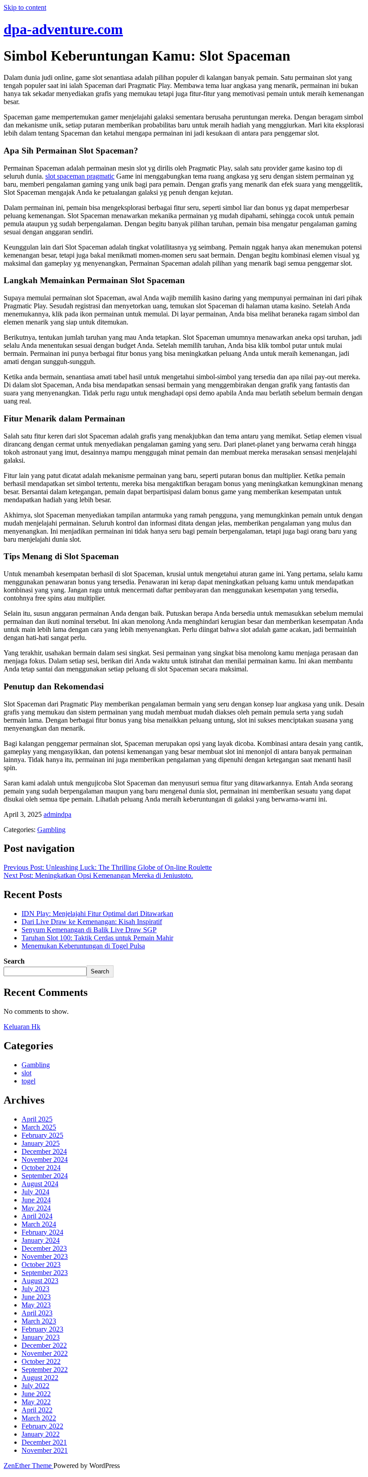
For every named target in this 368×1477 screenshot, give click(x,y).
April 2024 (37, 1216)
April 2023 (37, 1313)
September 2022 (45, 1369)
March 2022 (39, 1418)
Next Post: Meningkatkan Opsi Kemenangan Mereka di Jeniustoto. (98, 875)
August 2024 (40, 1184)
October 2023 (41, 1264)
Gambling (51, 829)
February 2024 (42, 1232)
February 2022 (42, 1426)
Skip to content (25, 7)
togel (28, 1081)
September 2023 (45, 1272)
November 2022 (45, 1353)
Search (14, 961)
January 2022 (41, 1434)
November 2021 (45, 1450)
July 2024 (35, 1192)
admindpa (57, 814)
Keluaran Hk (22, 1026)
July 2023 (35, 1289)
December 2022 (44, 1345)
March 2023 (39, 1321)
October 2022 (41, 1361)
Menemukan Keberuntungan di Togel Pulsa (83, 946)
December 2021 (44, 1442)
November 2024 (45, 1159)
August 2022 (40, 1377)
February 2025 (42, 1135)
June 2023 (36, 1297)
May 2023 (36, 1305)
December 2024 (44, 1151)
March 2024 (39, 1224)
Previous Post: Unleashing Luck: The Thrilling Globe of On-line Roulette (108, 867)
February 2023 (42, 1329)
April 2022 (37, 1410)
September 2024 (45, 1175)
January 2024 (41, 1240)
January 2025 (41, 1143)
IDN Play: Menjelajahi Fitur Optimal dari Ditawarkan (97, 913)
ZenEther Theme (28, 1465)
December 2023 (44, 1248)
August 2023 (40, 1280)
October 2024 (41, 1167)
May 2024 (36, 1208)
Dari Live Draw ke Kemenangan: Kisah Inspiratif (92, 921)
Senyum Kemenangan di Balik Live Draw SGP (89, 930)
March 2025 (39, 1127)
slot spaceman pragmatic (79, 176)
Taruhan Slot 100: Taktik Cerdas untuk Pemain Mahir (97, 938)
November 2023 (45, 1256)
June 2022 (36, 1394)
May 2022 (36, 1402)
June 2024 (36, 1200)
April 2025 (37, 1119)
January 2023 (41, 1337)
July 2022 (35, 1385)
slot (26, 1073)
